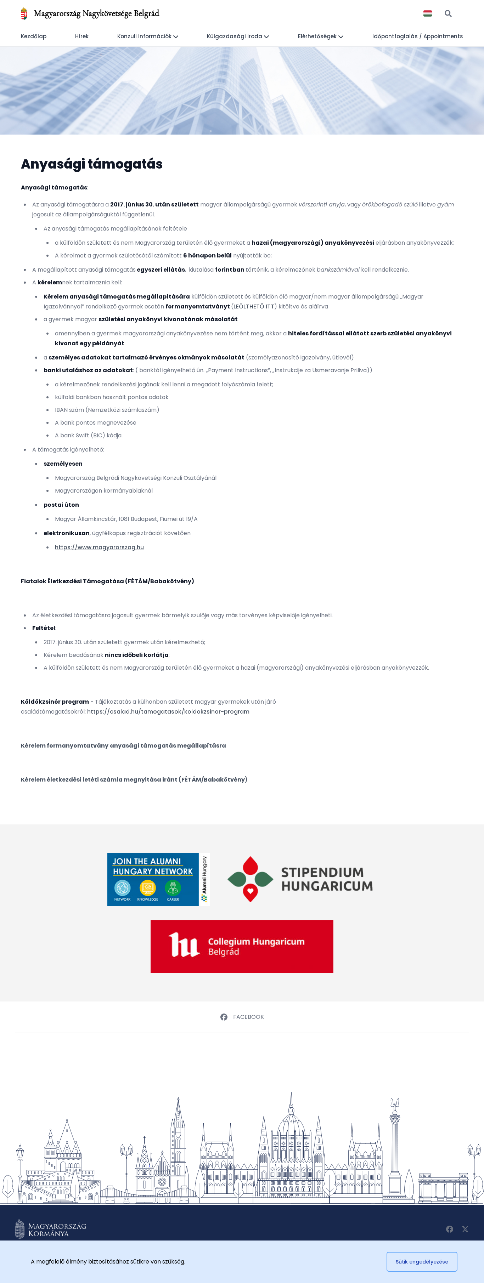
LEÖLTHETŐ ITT (253, 306)
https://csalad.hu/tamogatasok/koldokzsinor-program (168, 712)
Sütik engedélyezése (422, 1261)
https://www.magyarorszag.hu (99, 547)
